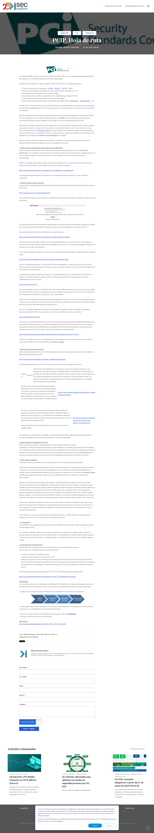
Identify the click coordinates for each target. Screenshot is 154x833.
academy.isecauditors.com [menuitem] (134, 6)
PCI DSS (50, 88)
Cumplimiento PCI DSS (15, 774)
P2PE (70, 88)
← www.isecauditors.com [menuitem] (113, 6)
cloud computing (85, 101)
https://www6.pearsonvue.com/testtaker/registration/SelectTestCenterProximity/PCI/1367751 (49, 334)
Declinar (109, 825)
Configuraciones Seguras (68, 774)
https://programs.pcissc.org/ (28, 284)
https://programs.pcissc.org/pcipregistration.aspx (34, 193)
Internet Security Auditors (67, 47)
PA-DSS (57, 88)
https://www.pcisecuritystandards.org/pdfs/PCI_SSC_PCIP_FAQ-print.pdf (42, 624)
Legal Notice (24, 808)
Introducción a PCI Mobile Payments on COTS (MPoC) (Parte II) (22, 780)
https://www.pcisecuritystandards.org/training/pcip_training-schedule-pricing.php (44, 237)
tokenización (74, 101)
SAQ (62, 98)
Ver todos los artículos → (138, 749)
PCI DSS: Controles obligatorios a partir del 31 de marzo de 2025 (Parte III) (129, 782)
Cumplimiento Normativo (137, 774)
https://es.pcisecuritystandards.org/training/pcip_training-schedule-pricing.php (43, 259)
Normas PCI (89, 33)
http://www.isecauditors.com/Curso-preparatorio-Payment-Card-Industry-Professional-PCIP (84, 420)
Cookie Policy (129, 808)
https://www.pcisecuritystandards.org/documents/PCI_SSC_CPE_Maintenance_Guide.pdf (47, 577)
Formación (64, 33)
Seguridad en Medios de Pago (122, 774)
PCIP (76, 33)
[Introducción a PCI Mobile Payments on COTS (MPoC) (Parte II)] (24, 763)
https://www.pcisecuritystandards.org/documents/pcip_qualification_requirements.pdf (46, 170)
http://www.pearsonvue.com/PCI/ (29, 317)
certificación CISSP (43, 130)
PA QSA (61, 118)
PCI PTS (64, 88)
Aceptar (95, 825)
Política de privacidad (43, 815)
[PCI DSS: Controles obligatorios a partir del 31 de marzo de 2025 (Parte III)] (129, 763)
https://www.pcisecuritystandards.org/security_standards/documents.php (42, 359)
